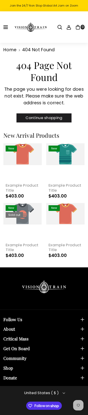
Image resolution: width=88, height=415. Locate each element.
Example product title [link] (22, 188)
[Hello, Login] (69, 27)
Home (9, 50)
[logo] (44, 287)
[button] (6, 27)
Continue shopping (43, 117)
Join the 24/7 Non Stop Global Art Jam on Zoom (44, 5)
